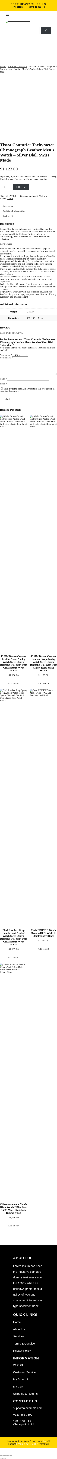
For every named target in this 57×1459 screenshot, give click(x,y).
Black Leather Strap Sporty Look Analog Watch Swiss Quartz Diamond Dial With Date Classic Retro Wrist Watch (13, 937)
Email (3, 384)
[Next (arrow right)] (4, 1458)
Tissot (10, 198)
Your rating (6, 355)
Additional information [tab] (14, 211)
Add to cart (21, 187)
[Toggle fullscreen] (4, 1455)
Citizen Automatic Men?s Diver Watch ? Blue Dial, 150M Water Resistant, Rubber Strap (13, 1208)
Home (3, 66)
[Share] (7, 1455)
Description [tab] (8, 206)
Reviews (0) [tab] (8, 216)
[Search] (46, 30)
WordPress (43, 1444)
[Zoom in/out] (1, 1455)
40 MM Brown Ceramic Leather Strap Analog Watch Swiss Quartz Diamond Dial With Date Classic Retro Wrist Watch (13, 663)
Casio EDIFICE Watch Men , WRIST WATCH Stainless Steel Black (43, 933)
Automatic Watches (17, 66)
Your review (6, 358)
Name (3, 379)
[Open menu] (8, 15)
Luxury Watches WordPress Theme (24, 1441)
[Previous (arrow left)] (1, 1458)
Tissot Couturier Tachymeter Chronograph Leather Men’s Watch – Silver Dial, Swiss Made (27, 152)
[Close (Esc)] (11, 1455)
